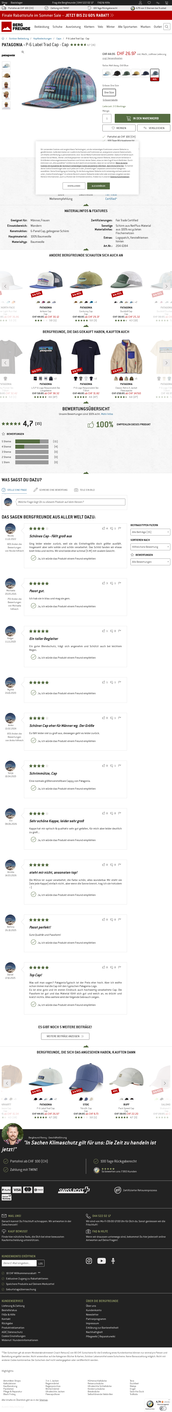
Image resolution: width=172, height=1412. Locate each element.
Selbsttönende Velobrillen (100, 1394)
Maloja (133, 1386)
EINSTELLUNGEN (74, 186)
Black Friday (9, 1394)
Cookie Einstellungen (14, 1336)
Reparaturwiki (107, 1336)
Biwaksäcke (93, 1391)
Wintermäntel (52, 1388)
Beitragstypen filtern (144, 525)
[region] (87, 168)
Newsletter (92, 1314)
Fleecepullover (53, 1394)
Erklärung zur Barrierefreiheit (102, 1327)
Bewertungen (144, 555)
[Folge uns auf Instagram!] (91, 1262)
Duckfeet (134, 1383)
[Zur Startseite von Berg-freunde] (17, 26)
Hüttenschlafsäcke (97, 1380)
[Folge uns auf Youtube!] (104, 1262)
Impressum (92, 1323)
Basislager (17, 2)
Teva (132, 1380)
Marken (145, 27)
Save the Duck (137, 1391)
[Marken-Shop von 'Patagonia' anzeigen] (10, 55)
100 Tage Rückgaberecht (105, 8)
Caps (58, 38)
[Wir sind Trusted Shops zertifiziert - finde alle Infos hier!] (97, 1170)
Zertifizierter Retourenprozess (140, 1190)
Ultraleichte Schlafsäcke (100, 1386)
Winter (110, 27)
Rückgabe (7, 1323)
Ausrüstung (73, 27)
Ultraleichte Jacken (55, 1391)
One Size (109, 92)
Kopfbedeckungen (42, 38)
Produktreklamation (13, 1327)
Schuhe (57, 27)
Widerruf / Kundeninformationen (20, 1340)
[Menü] (169, 1401)
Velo (100, 27)
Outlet (158, 27)
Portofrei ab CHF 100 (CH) (21, 8)
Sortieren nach (140, 540)
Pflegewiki (92, 1336)
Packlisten (8, 1388)
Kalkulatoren (9, 1383)
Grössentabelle (110, 99)
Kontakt (6, 1319)
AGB (4, 1332)
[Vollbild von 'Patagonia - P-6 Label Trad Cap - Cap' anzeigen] (22, 52)
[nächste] (166, 286)
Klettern (89, 27)
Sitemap (43, 1399)
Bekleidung (41, 27)
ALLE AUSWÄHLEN (98, 186)
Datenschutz (15, 1332)
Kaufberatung (10, 1386)
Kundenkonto (93, 1310)
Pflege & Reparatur (12, 1391)
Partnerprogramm (96, 1319)
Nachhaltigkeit (94, 1332)
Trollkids (134, 1394)
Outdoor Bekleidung (19, 38)
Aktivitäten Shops (12, 1380)
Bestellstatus (9, 1310)
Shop (4, 2)
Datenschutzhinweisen (119, 177)
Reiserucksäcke (95, 1383)
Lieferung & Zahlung (13, 1306)
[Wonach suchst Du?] (167, 26)
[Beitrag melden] (119, 528)
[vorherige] (5, 286)
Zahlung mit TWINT (60, 8)
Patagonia (12, 45)
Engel (132, 1388)
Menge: (106, 110)
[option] (58, 88)
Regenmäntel (52, 1383)
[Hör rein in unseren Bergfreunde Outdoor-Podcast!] (115, 1262)
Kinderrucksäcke (96, 1388)
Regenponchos (53, 1386)
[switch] (163, 1408)
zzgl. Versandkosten (112, 58)
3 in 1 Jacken (52, 1380)
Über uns (91, 1306)
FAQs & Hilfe (8, 1314)
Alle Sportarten (127, 27)
